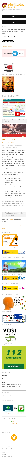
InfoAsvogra (4, 145)
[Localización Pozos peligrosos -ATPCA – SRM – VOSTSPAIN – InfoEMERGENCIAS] (14, 108)
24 (19, 119)
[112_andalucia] (14, 357)
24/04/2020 (10, 145)
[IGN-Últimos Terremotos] (14, 288)
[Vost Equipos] (14, 318)
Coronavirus (17, 201)
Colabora (12, 201)
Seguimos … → (22, 225)
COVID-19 (4, 203)
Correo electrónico (7, 456)
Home (9, 119)
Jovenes (18, 205)
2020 (13, 119)
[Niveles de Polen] (14, 303)
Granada (14, 205)
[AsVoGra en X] (14, 437)
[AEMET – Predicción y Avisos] (14, 252)
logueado (11, 219)
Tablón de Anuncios (6, 147)
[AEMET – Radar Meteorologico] (14, 266)
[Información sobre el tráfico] (14, 278)
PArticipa (22, 205)
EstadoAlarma (9, 205)
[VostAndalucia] (10, 334)
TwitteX (4, 454)
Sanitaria (11, 207)
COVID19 (9, 203)
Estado (3, 205)
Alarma (8, 201)
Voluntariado (14, 147)
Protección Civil (5, 207)
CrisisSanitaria (15, 203)
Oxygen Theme (11, 448)
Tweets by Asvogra (7, 46)
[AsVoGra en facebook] (14, 424)
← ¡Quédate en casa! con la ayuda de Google (6, 226)
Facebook (4, 452)
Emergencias (21, 203)
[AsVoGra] (14, 5)
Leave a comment (18, 145)
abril (17, 119)
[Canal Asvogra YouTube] (8, 67)
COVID (21, 201)
